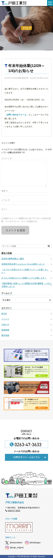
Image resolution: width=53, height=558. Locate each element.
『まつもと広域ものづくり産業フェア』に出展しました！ (25, 271)
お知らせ (5, 324)
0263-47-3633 (14, 511)
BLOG (4, 314)
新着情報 (5, 330)
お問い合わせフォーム (16, 115)
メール (5, 200)
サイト (4, 209)
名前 (4, 191)
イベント (5, 319)
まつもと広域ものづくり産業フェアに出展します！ (24, 278)
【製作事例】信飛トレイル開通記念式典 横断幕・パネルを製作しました (26, 284)
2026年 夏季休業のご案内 (12, 259)
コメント (6, 158)
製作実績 (5, 335)
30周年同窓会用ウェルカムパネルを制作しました (23, 264)
